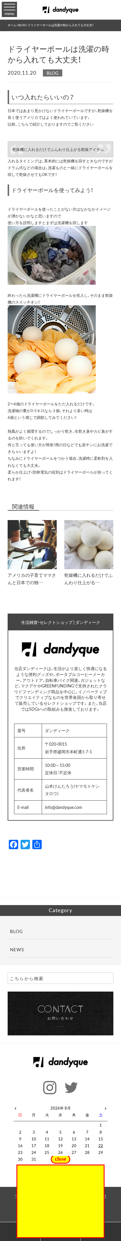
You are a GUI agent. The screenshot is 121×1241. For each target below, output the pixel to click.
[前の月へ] (15, 1107)
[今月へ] (34, 1102)
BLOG (52, 72)
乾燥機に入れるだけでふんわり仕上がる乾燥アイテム (58, 149)
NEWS (17, 949)
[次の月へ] (105, 1107)
